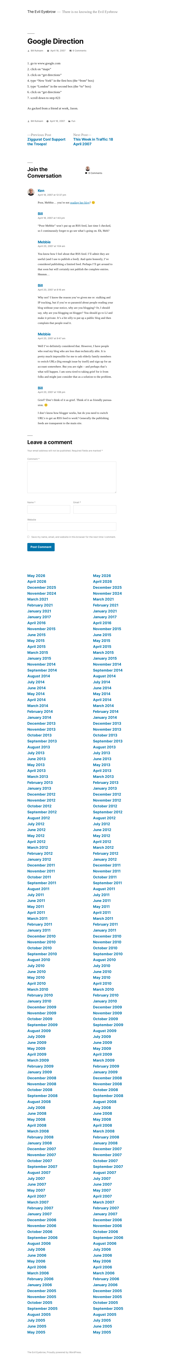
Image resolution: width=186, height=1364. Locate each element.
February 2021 (40, 605)
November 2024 (41, 593)
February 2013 (40, 782)
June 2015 (36, 635)
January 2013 (39, 788)
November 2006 (41, 1226)
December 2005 (41, 1291)
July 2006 (36, 1249)
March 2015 (37, 652)
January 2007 (39, 1214)
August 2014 (38, 676)
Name (31, 502)
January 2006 (39, 1285)
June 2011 (36, 900)
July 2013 (35, 753)
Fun (73, 121)
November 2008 (41, 1084)
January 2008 (39, 1143)
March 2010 (37, 989)
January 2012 (39, 859)
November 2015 (41, 629)
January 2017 (39, 617)
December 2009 (41, 1007)
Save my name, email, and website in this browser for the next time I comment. (73, 537)
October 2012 (39, 806)
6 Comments (79, 50)
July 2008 (36, 1107)
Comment (33, 459)
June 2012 (36, 830)
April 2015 (36, 646)
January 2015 (39, 658)
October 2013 (39, 735)
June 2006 (36, 1255)
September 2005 (42, 1308)
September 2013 (42, 741)
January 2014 (39, 717)
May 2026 (36, 575)
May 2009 (36, 1048)
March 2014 (37, 705)
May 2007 (36, 1190)
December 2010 (41, 936)
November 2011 (41, 871)
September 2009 (42, 1025)
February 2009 (40, 1066)
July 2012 (35, 824)
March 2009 (38, 1060)
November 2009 (41, 1013)
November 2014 (41, 664)
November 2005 (41, 1297)
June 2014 (36, 688)
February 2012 (40, 853)
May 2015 (36, 640)
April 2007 (36, 1196)
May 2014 (36, 694)
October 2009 (39, 1019)
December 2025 (41, 587)
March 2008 (38, 1131)
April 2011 (36, 912)
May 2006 (36, 1261)
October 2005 (39, 1302)
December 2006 (41, 1220)
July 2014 (36, 682)
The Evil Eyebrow (41, 11)
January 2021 (39, 611)
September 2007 (42, 1166)
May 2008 (36, 1119)
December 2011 (41, 865)
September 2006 (42, 1237)
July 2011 (35, 895)
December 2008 (41, 1078)
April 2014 (36, 700)
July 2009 (36, 1036)
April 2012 (36, 841)
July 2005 (36, 1320)
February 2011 (39, 924)
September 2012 (42, 812)
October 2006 (39, 1231)
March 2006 (38, 1273)
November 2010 (41, 942)
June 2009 (36, 1042)
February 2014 (40, 711)
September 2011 (41, 883)
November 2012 (41, 800)
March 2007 (38, 1202)
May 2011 (35, 906)
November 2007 (41, 1155)
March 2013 (37, 776)
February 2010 (40, 995)
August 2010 (38, 960)
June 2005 (36, 1326)
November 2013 (41, 729)
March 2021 (37, 599)
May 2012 (36, 836)
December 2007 (41, 1149)
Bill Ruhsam (37, 50)
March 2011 (37, 918)
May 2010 (36, 977)
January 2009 (39, 1072)
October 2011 (39, 877)
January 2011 (39, 930)
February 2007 (40, 1208)
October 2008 (39, 1090)
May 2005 (36, 1332)
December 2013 (41, 723)
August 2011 (38, 889)
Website (31, 519)
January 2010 (39, 1001)
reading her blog (80, 202)
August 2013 (38, 747)
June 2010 (36, 971)
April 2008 (36, 1125)
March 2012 (37, 847)
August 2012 (38, 818)
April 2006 (36, 1267)
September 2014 (42, 670)
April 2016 (36, 623)
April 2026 (36, 581)
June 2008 (36, 1113)
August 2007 (39, 1172)
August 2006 (39, 1243)
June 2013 (36, 759)
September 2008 (42, 1096)
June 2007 (36, 1184)
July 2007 (36, 1178)
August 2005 (39, 1314)
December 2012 (41, 794)
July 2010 (36, 966)
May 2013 (36, 765)
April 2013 (36, 770)
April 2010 (36, 983)
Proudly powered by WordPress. (64, 1352)
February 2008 (40, 1137)
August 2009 (39, 1031)
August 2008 (39, 1101)
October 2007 (39, 1161)
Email (77, 502)
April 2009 (36, 1054)
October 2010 (39, 948)
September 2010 (42, 954)
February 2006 (40, 1279)
